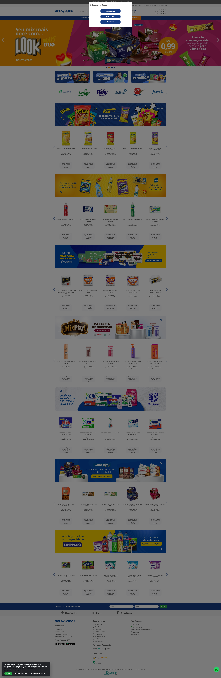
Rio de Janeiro (110, 11)
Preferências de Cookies (38, 673)
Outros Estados (110, 22)
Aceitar (8, 673)
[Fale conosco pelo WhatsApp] (216, 669)
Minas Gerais (110, 16)
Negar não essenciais (21, 673)
